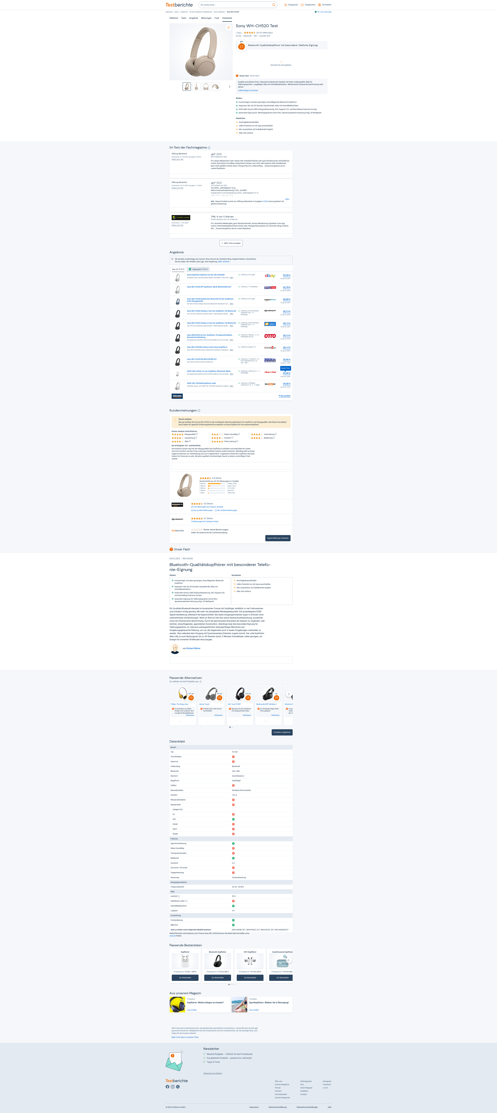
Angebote (193, 18)
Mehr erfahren (224, 262)
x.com (325, 1088)
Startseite (169, 12)
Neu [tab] (178, 269)
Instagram (327, 1081)
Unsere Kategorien (282, 1098)
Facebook (327, 1084)
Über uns (278, 1081)
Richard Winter (193, 648)
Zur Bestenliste (186, 978)
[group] (196, 86)
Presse (277, 1088)
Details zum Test (177, 159)
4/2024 (265, 201)
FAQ (302, 1084)
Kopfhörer (184, 12)
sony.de (173, 936)
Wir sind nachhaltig (324, 12)
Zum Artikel (191, 1010)
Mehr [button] (231, 278)
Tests (183, 18)
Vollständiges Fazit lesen (248, 90)
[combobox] (235, 5)
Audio (176, 12)
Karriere (278, 1091)
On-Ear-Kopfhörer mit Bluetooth (201, 12)
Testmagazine (306, 1081)
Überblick (174, 18)
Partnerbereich (281, 1094)
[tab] (198, 269)
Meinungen (206, 18)
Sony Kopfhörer (219, 12)
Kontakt (303, 1094)
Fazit (217, 18)
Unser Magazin (306, 1088)
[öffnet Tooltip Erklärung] (209, 147)
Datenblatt (227, 18)
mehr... (288, 199)
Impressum (254, 1107)
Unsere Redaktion (282, 1084)
